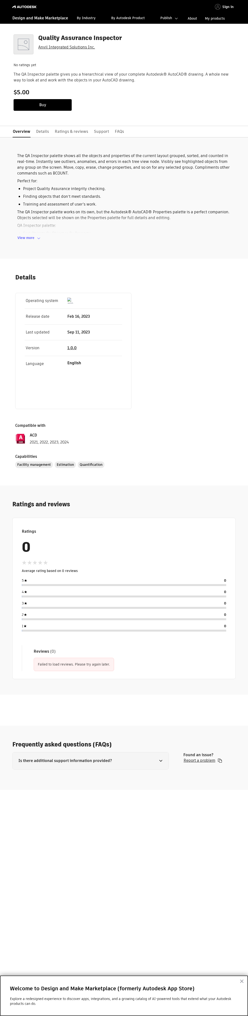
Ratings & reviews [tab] (71, 131)
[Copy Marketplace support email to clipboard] (219, 760)
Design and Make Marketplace (40, 18)
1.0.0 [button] (72, 348)
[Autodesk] (25, 6)
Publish (166, 18)
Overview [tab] (21, 131)
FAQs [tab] (119, 131)
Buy (42, 105)
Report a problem (199, 760)
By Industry (86, 18)
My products (215, 18)
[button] (91, 760)
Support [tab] (101, 131)
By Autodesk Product (128, 18)
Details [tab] (42, 131)
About (192, 18)
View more (25, 237)
